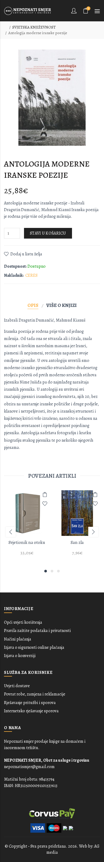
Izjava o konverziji (20, 656)
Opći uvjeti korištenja (23, 622)
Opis (32, 305)
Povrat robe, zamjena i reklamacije (34, 694)
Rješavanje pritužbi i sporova (30, 703)
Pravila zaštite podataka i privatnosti (37, 631)
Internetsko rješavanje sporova (31, 711)
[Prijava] (74, 10)
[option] (27, 526)
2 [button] (52, 571)
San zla (77, 542)
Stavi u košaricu (48, 233)
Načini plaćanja (17, 639)
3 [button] (58, 571)
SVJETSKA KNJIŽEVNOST (34, 27)
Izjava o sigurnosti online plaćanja (34, 647)
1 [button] (45, 571)
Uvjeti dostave (17, 686)
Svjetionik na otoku (27, 542)
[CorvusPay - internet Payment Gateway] (52, 813)
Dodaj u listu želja (26, 254)
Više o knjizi (61, 305)
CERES (31, 275)
